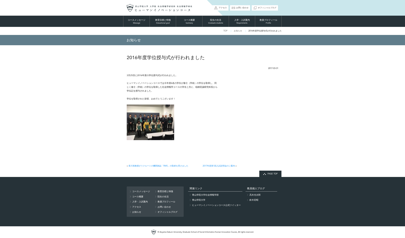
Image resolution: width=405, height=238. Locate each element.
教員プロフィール (268, 21)
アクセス (223, 7)
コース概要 (189, 21)
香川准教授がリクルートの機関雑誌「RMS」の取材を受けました (158, 166)
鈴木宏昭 (253, 200)
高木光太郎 (255, 195)
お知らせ (238, 31)
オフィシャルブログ (267, 7)
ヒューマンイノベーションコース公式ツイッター (216, 205)
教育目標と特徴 (163, 21)
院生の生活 (215, 21)
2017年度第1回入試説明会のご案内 (219, 166)
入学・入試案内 (242, 21)
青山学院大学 (198, 200)
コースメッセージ (136, 21)
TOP (225, 31)
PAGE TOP (273, 174)
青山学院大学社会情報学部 (205, 195)
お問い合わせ (242, 7)
